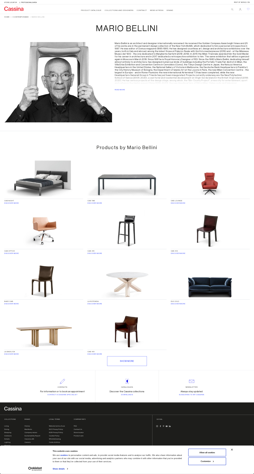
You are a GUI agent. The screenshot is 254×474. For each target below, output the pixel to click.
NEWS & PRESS (157, 10)
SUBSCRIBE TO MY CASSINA (191, 394)
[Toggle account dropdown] (240, 9)
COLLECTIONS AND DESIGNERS (119, 10)
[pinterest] (163, 427)
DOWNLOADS (127, 394)
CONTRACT (142, 10)
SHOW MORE (127, 361)
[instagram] (157, 427)
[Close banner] (232, 450)
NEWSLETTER (192, 387)
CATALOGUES (127, 387)
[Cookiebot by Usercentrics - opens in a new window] (35, 469)
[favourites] (248, 9)
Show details (59, 469)
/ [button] (242, 2)
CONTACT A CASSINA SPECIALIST (62, 394)
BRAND (170, 10)
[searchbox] (232, 9)
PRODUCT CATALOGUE (91, 10)
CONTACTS (62, 387)
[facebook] (160, 427)
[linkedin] (169, 427)
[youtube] (166, 427)
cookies (64, 455)
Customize (206, 461)
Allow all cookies (207, 452)
